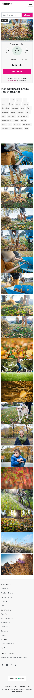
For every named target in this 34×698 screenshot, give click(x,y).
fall (25, 100)
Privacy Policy (5, 622)
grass (19, 100)
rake (3, 116)
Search (28, 15)
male (4, 124)
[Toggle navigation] (30, 4)
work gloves (6, 120)
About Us (4, 614)
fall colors (5, 108)
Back (5, 21)
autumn (15, 108)
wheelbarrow (23, 116)
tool (26, 128)
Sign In (3, 648)
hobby (16, 120)
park (12, 100)
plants (13, 112)
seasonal (17, 124)
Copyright (4, 631)
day (10, 124)
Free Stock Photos (7, 593)
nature (25, 104)
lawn (22, 108)
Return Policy (5, 627)
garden (20, 112)
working (5, 112)
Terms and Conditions (8, 618)
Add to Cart (17, 71)
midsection (27, 124)
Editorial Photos (6, 597)
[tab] (3, 9)
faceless (23, 120)
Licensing (4, 601)
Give (2, 606)
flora (28, 108)
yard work (11, 116)
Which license (12, 80)
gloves (10, 104)
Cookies (3, 635)
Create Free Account (7, 644)
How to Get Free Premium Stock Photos (14, 658)
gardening (5, 128)
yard (27, 112)
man (3, 104)
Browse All (4, 589)
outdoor (5, 100)
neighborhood (17, 128)
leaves (18, 104)
